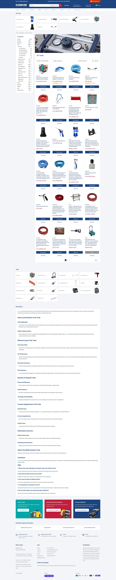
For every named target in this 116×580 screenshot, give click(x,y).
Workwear (23, 9)
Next (96, 260)
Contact (39, 551)
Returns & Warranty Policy (89, 527)
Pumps (46, 9)
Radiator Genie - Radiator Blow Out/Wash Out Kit (91, 78)
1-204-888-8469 (66, 1)
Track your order (50, 553)
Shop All (17, 9)
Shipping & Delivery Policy (26, 527)
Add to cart (92, 86)
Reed (70, 204)
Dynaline (87, 139)
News (38, 553)
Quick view (43, 89)
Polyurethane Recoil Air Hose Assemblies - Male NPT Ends (58, 78)
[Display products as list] (97, 60)
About (38, 547)
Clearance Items (77, 9)
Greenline (38, 76)
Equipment (53, 9)
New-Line (87, 105)
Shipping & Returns (41, 557)
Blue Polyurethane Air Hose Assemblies (74, 78)
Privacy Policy (40, 555)
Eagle (70, 139)
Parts (69, 9)
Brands (38, 549)
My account (88, 6)
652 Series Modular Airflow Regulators (90, 173)
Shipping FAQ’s (47, 527)
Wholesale (66, 5)
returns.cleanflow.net (54, 565)
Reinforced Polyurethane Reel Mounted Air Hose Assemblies (42, 78)
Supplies (62, 9)
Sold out (92, 252)
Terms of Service (50, 547)
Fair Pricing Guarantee (51, 551)
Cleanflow (55, 204)
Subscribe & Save (95, 1)
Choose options (43, 86)
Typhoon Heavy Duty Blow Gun (42, 206)
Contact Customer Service (68, 527)
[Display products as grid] (95, 60)
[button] (96, 5)
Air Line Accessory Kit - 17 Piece (91, 107)
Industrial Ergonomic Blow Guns (59, 140)
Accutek (70, 105)
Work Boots (31, 9)
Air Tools (18, 13)
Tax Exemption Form (51, 555)
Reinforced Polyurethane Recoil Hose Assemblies (59, 108)
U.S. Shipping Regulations (51, 549)
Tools (39, 9)
